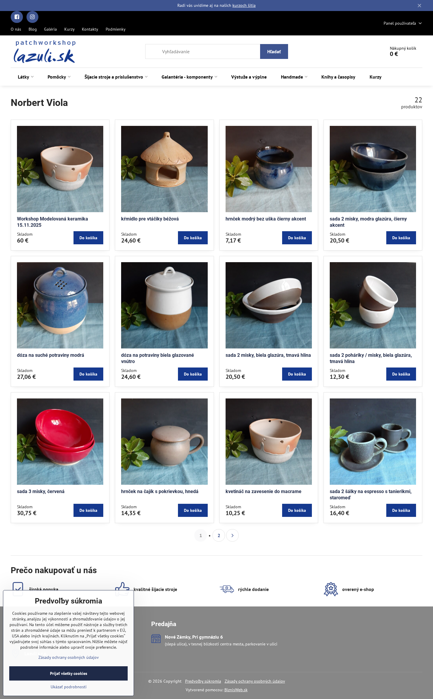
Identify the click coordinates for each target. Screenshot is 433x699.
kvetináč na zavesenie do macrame (263, 491)
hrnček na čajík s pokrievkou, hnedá (159, 491)
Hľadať (274, 51)
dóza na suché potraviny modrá (50, 355)
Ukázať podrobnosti (69, 686)
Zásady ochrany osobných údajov (255, 681)
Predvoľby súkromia (203, 681)
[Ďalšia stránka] (232, 535)
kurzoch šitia (244, 5)
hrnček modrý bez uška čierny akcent (266, 219)
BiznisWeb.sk (236, 689)
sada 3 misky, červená (41, 491)
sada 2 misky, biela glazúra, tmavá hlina (268, 355)
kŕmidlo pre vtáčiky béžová (150, 219)
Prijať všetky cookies (68, 673)
